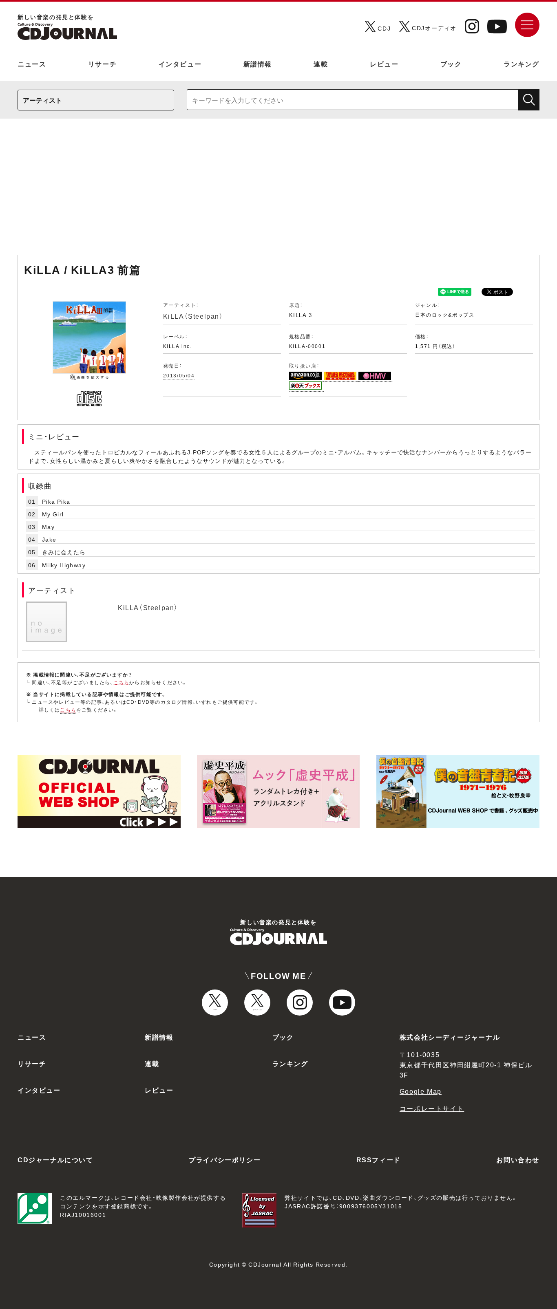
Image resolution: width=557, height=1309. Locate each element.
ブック (451, 63)
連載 (321, 63)
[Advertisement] (278, 191)
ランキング (521, 63)
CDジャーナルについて (55, 1159)
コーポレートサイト (432, 1108)
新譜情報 (257, 63)
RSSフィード (378, 1159)
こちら (121, 682)
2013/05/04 (179, 375)
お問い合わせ (517, 1159)
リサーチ (102, 63)
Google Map (421, 1091)
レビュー (384, 63)
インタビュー (180, 63)
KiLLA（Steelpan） (193, 316)
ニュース (32, 63)
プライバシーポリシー (225, 1159)
